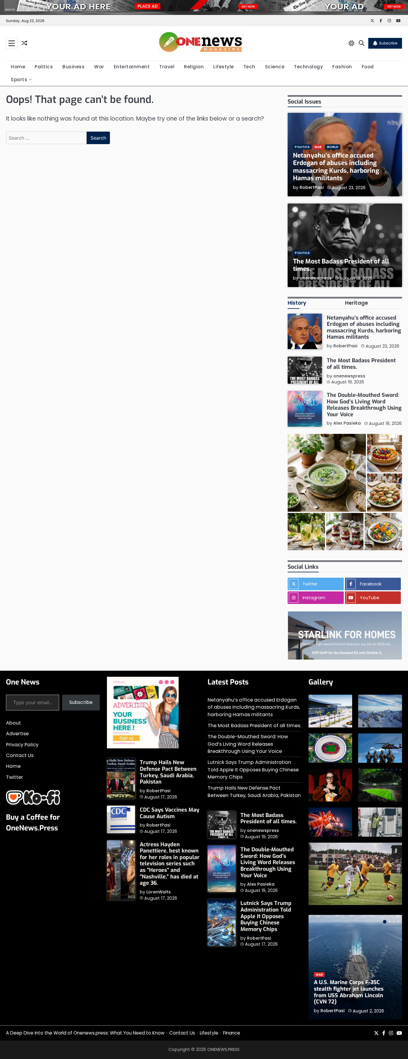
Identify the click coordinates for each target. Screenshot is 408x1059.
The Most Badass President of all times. (341, 265)
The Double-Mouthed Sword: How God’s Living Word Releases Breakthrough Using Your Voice (364, 404)
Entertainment (132, 67)
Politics (44, 67)
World (333, 147)
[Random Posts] (24, 43)
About (13, 722)
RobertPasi (312, 187)
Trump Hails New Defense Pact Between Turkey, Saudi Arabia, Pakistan (168, 772)
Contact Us (19, 755)
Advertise (17, 733)
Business (73, 67)
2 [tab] (390, 922)
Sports (19, 79)
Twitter (14, 777)
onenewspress (316, 278)
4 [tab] (398, 922)
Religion (194, 67)
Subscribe (388, 43)
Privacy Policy (22, 744)
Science (275, 67)
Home (18, 67)
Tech (249, 67)
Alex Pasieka (347, 423)
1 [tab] (384, 922)
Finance (231, 1033)
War (99, 67)
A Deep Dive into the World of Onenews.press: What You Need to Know (85, 1033)
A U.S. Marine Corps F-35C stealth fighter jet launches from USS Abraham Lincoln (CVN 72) (349, 992)
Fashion (342, 67)
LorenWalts (158, 892)
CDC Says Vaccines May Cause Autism (169, 813)
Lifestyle (223, 67)
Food (368, 67)
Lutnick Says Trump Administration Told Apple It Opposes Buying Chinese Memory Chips (253, 769)
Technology (308, 67)
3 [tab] (394, 922)
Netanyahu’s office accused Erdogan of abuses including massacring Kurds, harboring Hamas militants (336, 166)
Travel (166, 67)
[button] (327, 473)
